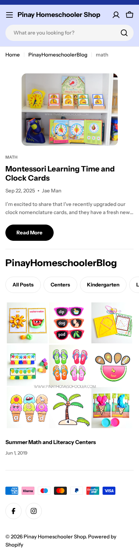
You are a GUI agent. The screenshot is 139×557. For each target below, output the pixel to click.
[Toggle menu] (9, 15)
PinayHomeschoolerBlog (57, 54)
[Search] (124, 33)
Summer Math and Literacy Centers (50, 442)
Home (12, 54)
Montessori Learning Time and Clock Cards (60, 173)
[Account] (116, 15)
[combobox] (69, 33)
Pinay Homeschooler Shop (59, 14)
